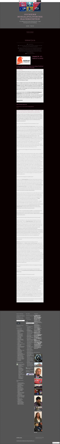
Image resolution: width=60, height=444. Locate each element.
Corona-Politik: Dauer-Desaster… (20, 371)
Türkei (37, 345)
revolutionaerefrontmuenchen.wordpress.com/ (24, 346)
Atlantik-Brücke (21, 45)
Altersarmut (35, 318)
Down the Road (20, 329)
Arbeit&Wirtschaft (29, 330)
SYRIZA (35, 344)
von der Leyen (35, 347)
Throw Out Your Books (21, 356)
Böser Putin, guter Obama (21, 395)
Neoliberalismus (36, 336)
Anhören (18, 107)
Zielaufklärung (31, 52)
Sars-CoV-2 (38, 341)
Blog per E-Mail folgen (20, 313)
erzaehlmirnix (19, 359)
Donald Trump (36, 321)
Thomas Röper (38, 344)
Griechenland (37, 327)
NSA (40, 337)
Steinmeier (36, 343)
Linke (39, 45)
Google (35, 327)
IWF (39, 330)
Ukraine (39, 345)
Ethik (24, 45)
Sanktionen (35, 341)
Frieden (26, 45)
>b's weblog (28, 326)
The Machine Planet (20, 333)
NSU (41, 337)
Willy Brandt (39, 347)
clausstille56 (19, 341)
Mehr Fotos (35, 432)
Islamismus (29, 45)
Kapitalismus (32, 45)
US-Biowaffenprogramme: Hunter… (21, 374)
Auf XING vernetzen (19, 437)
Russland (40, 338)
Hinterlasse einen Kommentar (31, 53)
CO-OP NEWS (19, 337)
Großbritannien (35, 328)
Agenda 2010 (36, 316)
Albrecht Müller (37, 317)
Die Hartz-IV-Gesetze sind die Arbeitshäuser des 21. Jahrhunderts (21, 383)
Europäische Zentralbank (38, 322)
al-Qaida (39, 316)
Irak (39, 329)
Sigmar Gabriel (39, 342)
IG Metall (37, 329)
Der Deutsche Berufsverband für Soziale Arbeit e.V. (30, 339)
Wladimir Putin (36, 348)
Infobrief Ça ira (30, 40)
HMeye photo (19, 338)
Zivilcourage (36, 46)
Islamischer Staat (36, 330)
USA (28, 46)
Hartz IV (38, 328)
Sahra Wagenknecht (37, 340)
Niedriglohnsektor (36, 337)
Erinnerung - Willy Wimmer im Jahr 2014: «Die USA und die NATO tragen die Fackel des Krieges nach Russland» (21, 402)
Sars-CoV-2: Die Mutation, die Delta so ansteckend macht (21, 397)
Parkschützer (29, 362)
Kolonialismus (36, 45)
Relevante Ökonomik (20, 339)
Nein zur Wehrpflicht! (20, 330)
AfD (34, 315)
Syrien (27, 46)
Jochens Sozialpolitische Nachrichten (30, 16)
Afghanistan (37, 315)
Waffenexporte (32, 46)
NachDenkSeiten (29, 352)
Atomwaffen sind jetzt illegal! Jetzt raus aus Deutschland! (20, 386)
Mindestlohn (35, 334)
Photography (19, 360)
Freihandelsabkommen (36, 324)
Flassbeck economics (30, 349)
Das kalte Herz (20, 352)
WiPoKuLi (19, 348)
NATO (25, 46)
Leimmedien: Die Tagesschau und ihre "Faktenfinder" (20, 399)
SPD (34, 343)
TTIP (35, 345)
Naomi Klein (36, 335)
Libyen (38, 332)
